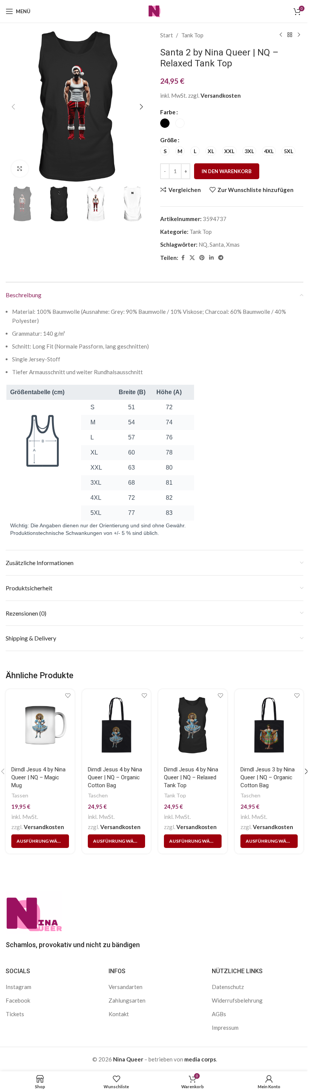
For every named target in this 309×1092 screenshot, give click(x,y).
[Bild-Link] (34, 911)
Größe (168, 140)
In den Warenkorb (227, 171)
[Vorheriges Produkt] (280, 35)
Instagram (18, 986)
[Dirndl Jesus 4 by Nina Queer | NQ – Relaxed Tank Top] (193, 725)
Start (166, 35)
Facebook (18, 1000)
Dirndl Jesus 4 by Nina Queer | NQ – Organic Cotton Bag (115, 777)
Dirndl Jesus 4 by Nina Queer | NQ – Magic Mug (38, 777)
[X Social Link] (192, 258)
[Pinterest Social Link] (202, 258)
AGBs (219, 1014)
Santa (217, 244)
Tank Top (192, 35)
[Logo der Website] (154, 10)
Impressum (225, 1027)
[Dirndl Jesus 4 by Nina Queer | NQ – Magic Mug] (40, 725)
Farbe (168, 112)
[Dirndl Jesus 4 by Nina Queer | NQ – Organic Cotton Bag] (117, 725)
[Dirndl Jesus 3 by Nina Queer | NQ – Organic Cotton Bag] (269, 725)
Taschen (98, 795)
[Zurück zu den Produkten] (289, 35)
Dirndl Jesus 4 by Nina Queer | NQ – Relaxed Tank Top (191, 777)
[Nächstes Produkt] (298, 35)
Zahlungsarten (127, 1000)
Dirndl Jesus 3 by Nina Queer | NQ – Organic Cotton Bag (267, 777)
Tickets (15, 1014)
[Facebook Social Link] (182, 258)
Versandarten (125, 986)
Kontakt (119, 1014)
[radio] (165, 123)
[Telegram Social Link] (221, 258)
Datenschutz (228, 986)
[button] (13, 106)
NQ (203, 244)
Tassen (19, 795)
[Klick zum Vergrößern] (19, 168)
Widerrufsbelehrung (237, 1000)
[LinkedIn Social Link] (211, 258)
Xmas (233, 244)
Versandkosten (220, 95)
